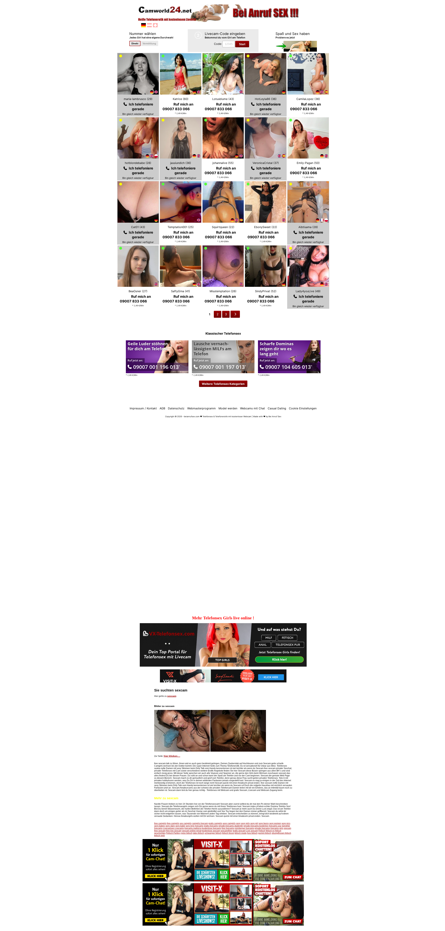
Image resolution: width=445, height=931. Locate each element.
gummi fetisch (264, 833)
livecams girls (276, 828)
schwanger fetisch (213, 833)
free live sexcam (173, 830)
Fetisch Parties (173, 833)
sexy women (275, 823)
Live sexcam (252, 830)
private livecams (262, 828)
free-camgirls (173, 823)
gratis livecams (211, 826)
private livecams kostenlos (256, 826)
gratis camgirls (215, 823)
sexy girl (254, 823)
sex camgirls (186, 823)
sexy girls (245, 823)
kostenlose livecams (211, 828)
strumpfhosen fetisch (281, 833)
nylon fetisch (186, 833)
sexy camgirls (229, 823)
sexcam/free (226, 830)
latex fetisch (198, 833)
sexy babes (159, 826)
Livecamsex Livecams (173, 828)
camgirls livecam (200, 823)
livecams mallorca (192, 828)
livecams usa (275, 826)
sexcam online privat (191, 830)
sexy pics (286, 823)
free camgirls (160, 823)
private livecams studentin (231, 826)
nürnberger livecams (244, 828)
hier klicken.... (172, 756)
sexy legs (190, 826)
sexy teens (264, 823)
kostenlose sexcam (211, 830)
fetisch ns (270, 830)
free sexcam (160, 830)
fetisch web (159, 835)
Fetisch (261, 830)
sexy (238, 823)
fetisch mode (241, 833)
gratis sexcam (239, 830)
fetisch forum (228, 833)
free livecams (228, 828)
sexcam (171, 696)
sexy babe (180, 826)
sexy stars (170, 826)
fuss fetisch (252, 833)
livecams (199, 826)
